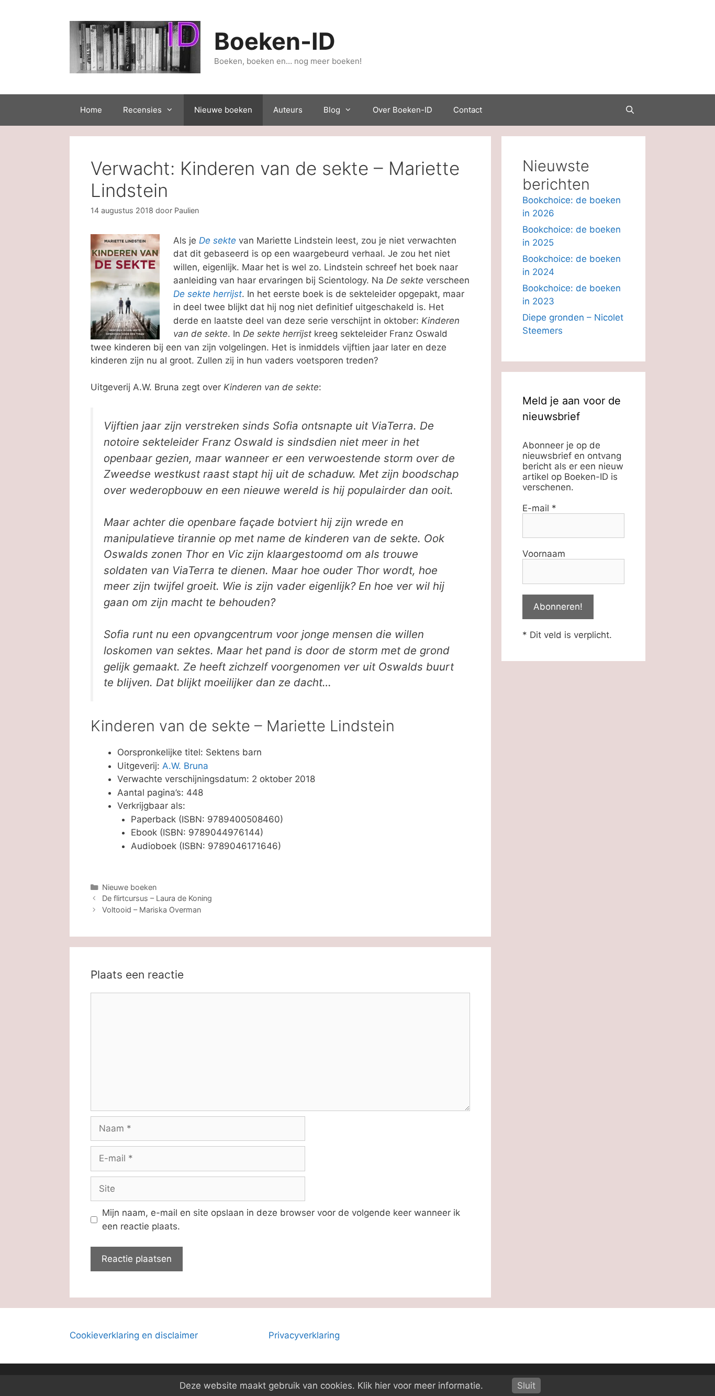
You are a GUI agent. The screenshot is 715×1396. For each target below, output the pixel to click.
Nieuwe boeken (223, 110)
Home (91, 110)
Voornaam (543, 553)
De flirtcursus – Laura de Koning (157, 898)
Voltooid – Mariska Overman (151, 909)
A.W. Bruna (185, 766)
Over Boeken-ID (402, 110)
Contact (467, 110)
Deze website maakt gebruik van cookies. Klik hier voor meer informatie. (331, 1385)
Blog (331, 110)
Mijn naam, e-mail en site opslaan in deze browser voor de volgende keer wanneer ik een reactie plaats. (281, 1219)
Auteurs (288, 110)
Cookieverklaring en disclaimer (134, 1335)
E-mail (539, 508)
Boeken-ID (275, 41)
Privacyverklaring (304, 1335)
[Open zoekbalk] (630, 110)
